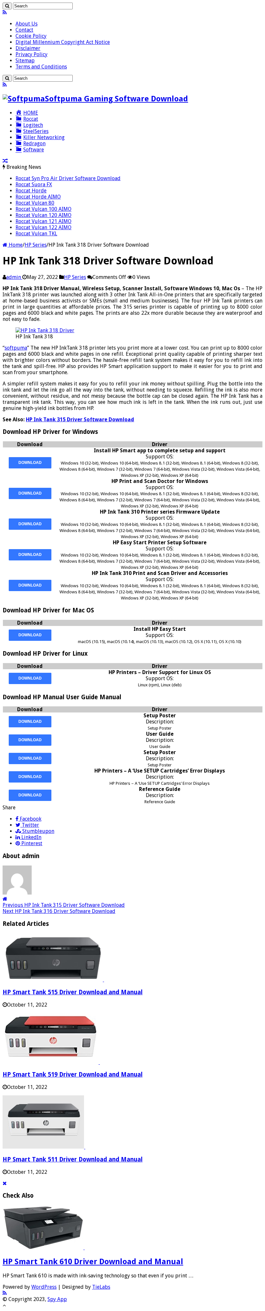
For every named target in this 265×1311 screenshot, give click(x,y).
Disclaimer (28, 48)
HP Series (36, 245)
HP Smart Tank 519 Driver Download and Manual (73, 1074)
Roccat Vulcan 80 (35, 203)
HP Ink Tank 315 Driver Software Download (80, 419)
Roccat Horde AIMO (38, 197)
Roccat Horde (31, 191)
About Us (26, 24)
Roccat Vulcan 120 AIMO (43, 215)
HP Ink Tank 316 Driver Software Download (59, 911)
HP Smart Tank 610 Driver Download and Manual (93, 1261)
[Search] (7, 6)
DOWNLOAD (30, 462)
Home (15, 245)
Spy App (57, 1299)
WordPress (44, 1287)
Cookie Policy (31, 36)
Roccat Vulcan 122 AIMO (43, 227)
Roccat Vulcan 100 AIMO (43, 209)
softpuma (16, 348)
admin (14, 277)
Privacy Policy (32, 54)
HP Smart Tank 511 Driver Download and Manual (73, 1159)
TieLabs (101, 1287)
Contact (24, 30)
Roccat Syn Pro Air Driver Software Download (68, 178)
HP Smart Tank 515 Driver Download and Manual (73, 992)
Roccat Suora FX (34, 184)
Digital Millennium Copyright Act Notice (63, 42)
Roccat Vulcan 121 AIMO (43, 221)
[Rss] (5, 12)
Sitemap (25, 60)
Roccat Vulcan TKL (36, 233)
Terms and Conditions (41, 67)
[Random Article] (5, 161)
